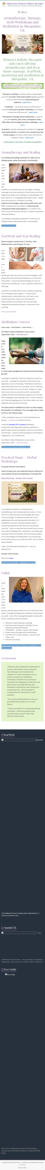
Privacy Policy (22, 1168)
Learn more (32, 112)
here (11, 558)
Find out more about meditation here (15, 447)
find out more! (22, 334)
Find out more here (8, 226)
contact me (13, 420)
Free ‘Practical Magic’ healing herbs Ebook (18, 562)
